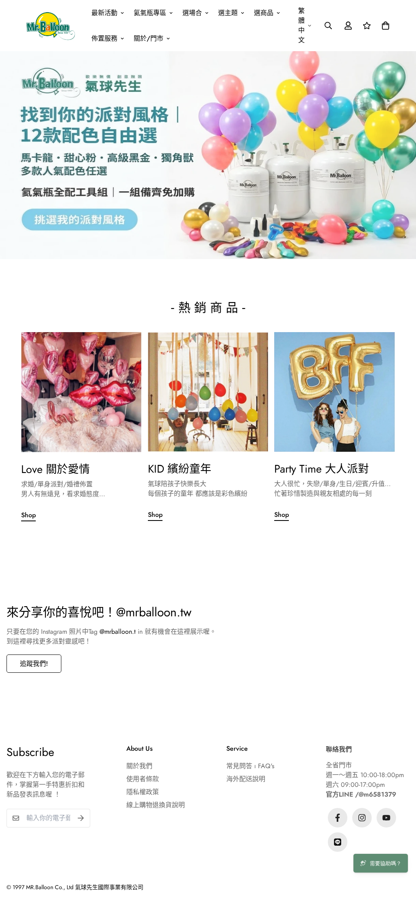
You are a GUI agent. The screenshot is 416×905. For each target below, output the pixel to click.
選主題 (228, 12)
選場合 (192, 12)
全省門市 (339, 765)
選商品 (263, 12)
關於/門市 (148, 38)
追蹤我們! (34, 663)
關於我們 (139, 766)
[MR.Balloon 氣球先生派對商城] (50, 25)
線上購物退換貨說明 (155, 805)
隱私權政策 (142, 792)
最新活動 (104, 12)
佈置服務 (104, 38)
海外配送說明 (245, 779)
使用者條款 (142, 779)
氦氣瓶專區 (150, 12)
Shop (28, 515)
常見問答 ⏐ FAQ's (250, 766)
